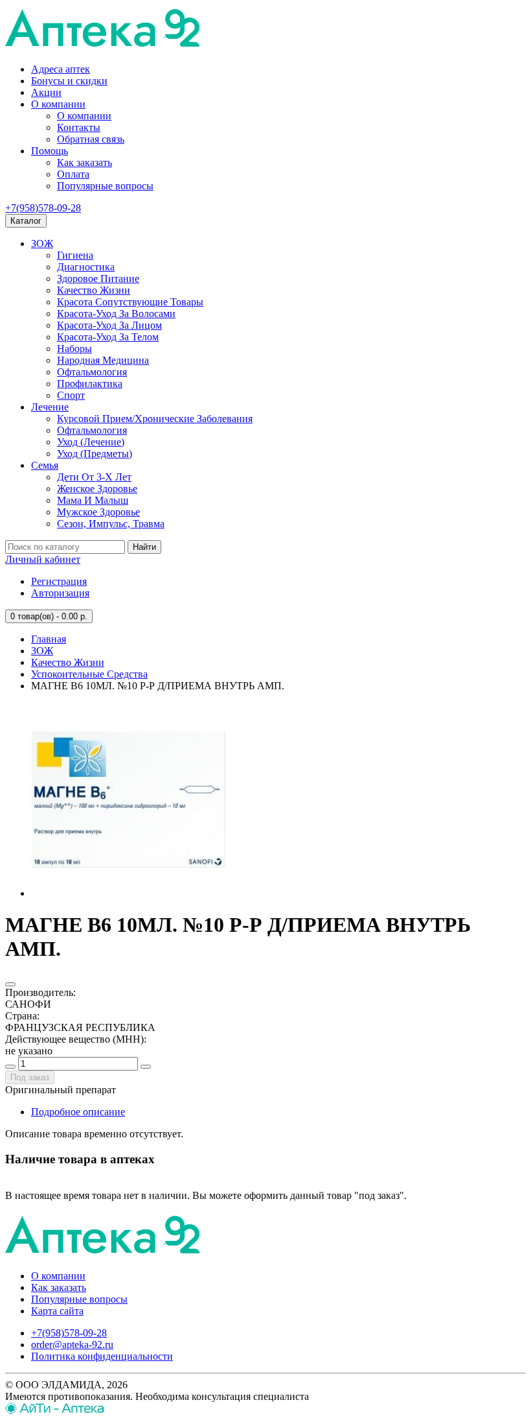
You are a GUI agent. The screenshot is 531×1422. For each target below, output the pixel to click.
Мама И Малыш (92, 500)
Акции (46, 92)
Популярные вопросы (105, 185)
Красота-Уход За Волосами (116, 313)
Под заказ (29, 1077)
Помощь (49, 150)
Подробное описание (78, 1111)
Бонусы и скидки (69, 80)
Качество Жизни (93, 290)
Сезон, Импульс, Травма (110, 523)
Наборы (74, 348)
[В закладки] (10, 984)
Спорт (71, 395)
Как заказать (84, 162)
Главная (48, 639)
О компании (58, 104)
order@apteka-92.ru (72, 1344)
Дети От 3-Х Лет (94, 476)
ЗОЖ (42, 243)
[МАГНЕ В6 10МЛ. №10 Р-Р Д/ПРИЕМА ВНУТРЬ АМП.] (128, 893)
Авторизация (60, 592)
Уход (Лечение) (90, 441)
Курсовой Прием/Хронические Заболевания (155, 418)
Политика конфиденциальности (102, 1356)
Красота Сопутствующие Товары (130, 301)
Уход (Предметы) (94, 453)
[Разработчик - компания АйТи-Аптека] (54, 1410)
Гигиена (75, 255)
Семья (44, 465)
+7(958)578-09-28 (43, 207)
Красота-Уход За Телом (108, 336)
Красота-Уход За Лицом (109, 325)
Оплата (73, 174)
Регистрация (59, 581)
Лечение (50, 406)
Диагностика (86, 266)
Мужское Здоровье (98, 511)
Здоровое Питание (98, 278)
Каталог (25, 221)
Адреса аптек (60, 69)
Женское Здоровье (97, 488)
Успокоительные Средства (89, 674)
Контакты (78, 127)
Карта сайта (57, 1310)
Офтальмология (92, 371)
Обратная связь (90, 139)
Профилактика (89, 383)
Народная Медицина (103, 360)
